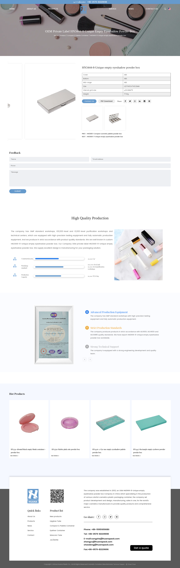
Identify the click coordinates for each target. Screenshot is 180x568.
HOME (12, 8)
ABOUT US (31, 8)
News (30, 526)
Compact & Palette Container (77, 35)
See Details (13, 456)
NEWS (131, 8)
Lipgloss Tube (55, 521)
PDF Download (106, 101)
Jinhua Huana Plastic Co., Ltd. (63, 564)
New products (55, 516)
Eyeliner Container (57, 530)
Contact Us (89, 101)
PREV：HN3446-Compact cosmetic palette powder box (102, 134)
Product (63, 35)
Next (90, 359)
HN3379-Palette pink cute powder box (66, 449)
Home (56, 35)
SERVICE (112, 8)
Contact (31, 535)
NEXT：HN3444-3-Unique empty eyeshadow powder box (102, 136)
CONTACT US (152, 8)
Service (31, 530)
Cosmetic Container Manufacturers (100, 564)
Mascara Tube (56, 535)
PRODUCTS (53, 8)
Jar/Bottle (54, 540)
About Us (31, 516)
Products (31, 521)
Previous (84, 359)
